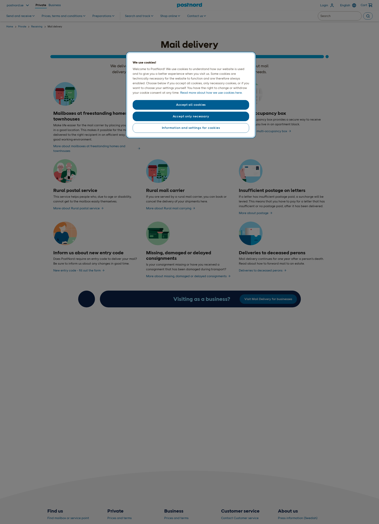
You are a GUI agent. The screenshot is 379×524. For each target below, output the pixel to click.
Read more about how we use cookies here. (211, 93)
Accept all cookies (191, 105)
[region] (191, 95)
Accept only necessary (191, 116)
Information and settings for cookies (191, 128)
